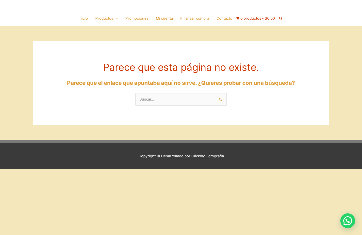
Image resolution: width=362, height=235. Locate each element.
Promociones (136, 18)
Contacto (224, 18)
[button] (281, 18)
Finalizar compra (194, 18)
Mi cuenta (164, 18)
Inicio (83, 18)
